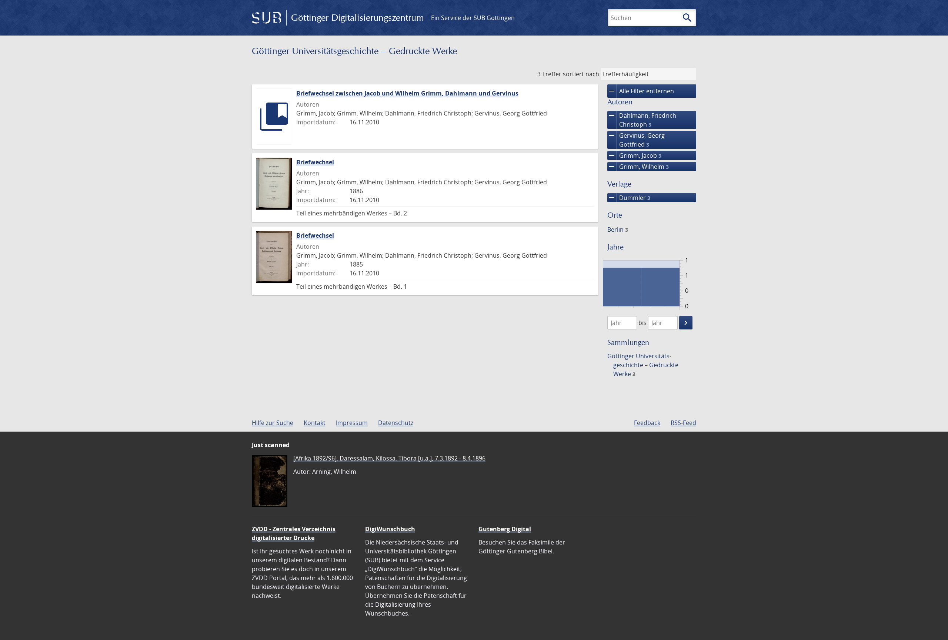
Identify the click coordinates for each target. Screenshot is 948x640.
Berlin (617, 229)
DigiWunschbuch (390, 529)
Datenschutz (395, 423)
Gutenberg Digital (504, 529)
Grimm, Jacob (634, 155)
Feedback (647, 423)
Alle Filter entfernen (640, 91)
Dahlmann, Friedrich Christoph (641, 119)
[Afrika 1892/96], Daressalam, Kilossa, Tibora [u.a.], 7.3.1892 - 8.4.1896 (389, 458)
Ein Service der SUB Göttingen (473, 18)
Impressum (352, 423)
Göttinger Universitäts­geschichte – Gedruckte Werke (642, 365)
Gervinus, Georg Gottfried (636, 139)
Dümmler (628, 197)
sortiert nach (581, 74)
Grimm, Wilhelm (638, 166)
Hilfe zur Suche (272, 423)
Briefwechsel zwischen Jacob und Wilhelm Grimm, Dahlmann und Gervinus (407, 93)
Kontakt (315, 423)
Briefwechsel (315, 162)
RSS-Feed (683, 423)
